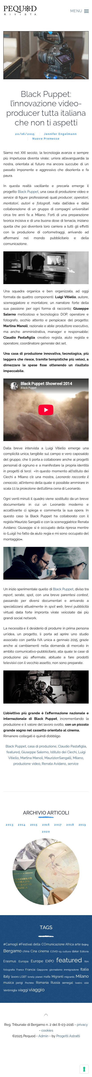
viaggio (37, 989)
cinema (43, 951)
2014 (21, 824)
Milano (78, 758)
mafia (47, 976)
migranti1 (69, 976)
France (20, 969)
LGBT (23, 976)
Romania (42, 982)
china (26, 951)
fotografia (9, 969)
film (86, 961)
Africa (69, 944)
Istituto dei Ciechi (63, 752)
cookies (47, 1030)
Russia (55, 982)
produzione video (26, 764)
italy (6, 976)
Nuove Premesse (45, 138)
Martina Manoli (31, 758)
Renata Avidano (54, 764)
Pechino (29, 982)
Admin (43, 1036)
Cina (34, 951)
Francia (30, 969)
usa (86, 982)
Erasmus (9, 961)
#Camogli (10, 944)
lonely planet (35, 976)
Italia (84, 969)
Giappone (42, 969)
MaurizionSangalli (57, 758)
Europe (37, 961)
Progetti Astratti (68, 1036)
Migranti (57, 976)
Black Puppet (28, 192)
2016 (46, 824)
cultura (67, 951)
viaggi (23, 990)
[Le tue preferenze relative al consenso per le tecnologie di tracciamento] (84, 1069)
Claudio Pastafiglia (72, 746)
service (73, 764)
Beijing (85, 944)
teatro (78, 982)
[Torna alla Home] (20, 11)
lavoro (15, 976)
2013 (9, 824)
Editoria (84, 951)
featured (13, 752)
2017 (58, 824)
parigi (19, 982)
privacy (82, 1025)
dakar (75, 951)
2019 (82, 824)
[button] (79, 11)
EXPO (49, 961)
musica (8, 982)
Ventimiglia (10, 990)
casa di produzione (42, 746)
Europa (23, 961)
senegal (67, 982)
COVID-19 (55, 951)
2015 (34, 824)
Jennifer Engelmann (60, 134)
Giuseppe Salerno (35, 752)
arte (78, 944)
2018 (70, 824)
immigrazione (71, 969)
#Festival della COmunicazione (41, 944)
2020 (46, 831)
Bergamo (12, 951)
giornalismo (56, 969)
